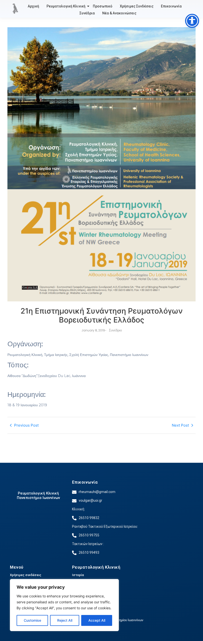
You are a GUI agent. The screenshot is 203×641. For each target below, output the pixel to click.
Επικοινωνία (171, 6)
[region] (64, 605)
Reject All (64, 620)
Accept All (96, 620)
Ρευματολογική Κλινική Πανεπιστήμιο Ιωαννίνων (38, 495)
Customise (32, 620)
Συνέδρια (87, 13)
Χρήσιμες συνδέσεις (25, 575)
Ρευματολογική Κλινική (66, 6)
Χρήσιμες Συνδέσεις (136, 6)
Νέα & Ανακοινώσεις (119, 13)
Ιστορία (78, 575)
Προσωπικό (102, 6)
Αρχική (33, 6)
